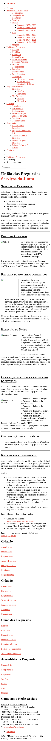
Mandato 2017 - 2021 (26, 40)
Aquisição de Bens (25, 84)
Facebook (11, 3)
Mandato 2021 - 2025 (26, 27)
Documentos (17, 108)
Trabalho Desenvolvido (18, 70)
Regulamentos (18, 111)
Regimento (16, 18)
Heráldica (16, 52)
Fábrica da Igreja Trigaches (19, 141)
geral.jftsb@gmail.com (13, 727)
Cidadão (10, 103)
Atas (14, 32)
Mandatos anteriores (26, 30)
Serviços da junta (19, 116)
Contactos (11, 150)
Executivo (16, 54)
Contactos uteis (18, 121)
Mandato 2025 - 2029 (26, 25)
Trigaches (16, 89)
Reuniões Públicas (20, 62)
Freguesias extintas (15, 86)
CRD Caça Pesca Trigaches (19, 136)
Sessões (15, 20)
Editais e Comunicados (18, 65)
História (15, 49)
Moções (15, 45)
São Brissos (17, 96)
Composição (17, 13)
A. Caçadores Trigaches (18, 126)
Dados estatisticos (19, 59)
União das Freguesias (16, 47)
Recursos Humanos (25, 79)
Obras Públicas (23, 81)
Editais (15, 23)
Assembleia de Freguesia (17, 10)
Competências (18, 15)
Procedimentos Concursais (18, 75)
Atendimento (17, 106)
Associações (12, 123)
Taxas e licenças (19, 113)
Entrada (10, 8)
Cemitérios (16, 118)
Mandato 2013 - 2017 (26, 42)
